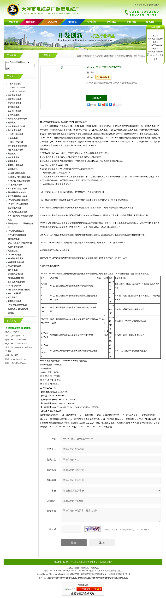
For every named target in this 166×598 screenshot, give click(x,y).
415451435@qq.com (19, 363)
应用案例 (83, 562)
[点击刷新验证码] (92, 529)
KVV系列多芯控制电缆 (103, 56)
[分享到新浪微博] (103, 104)
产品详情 (52, 22)
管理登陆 (95, 574)
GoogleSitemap (42, 574)
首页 (79, 56)
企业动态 (111, 22)
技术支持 (91, 22)
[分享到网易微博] (114, 104)
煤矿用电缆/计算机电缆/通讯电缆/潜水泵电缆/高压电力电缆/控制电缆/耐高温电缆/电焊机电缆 (88, 578)
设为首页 (138, 5)
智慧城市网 (86, 574)
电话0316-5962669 (17, 91)
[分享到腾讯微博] (106, 104)
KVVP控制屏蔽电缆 (123, 56)
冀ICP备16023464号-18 (120, 574)
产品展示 (87, 56)
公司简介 (66, 562)
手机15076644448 (17, 87)
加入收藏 (147, 5)
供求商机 (72, 22)
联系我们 (155, 5)
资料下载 (131, 22)
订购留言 (96, 98)
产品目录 (11, 76)
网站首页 (13, 22)
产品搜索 (11, 55)
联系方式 (11, 320)
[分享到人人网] (110, 104)
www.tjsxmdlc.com (18, 359)
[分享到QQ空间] (99, 104)
